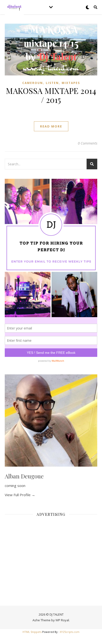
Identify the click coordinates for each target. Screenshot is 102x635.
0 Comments (87, 143)
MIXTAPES (71, 83)
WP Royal (62, 620)
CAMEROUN (32, 83)
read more (51, 126)
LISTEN (52, 83)
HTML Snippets (32, 632)
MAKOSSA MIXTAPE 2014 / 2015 (51, 95)
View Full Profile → (20, 494)
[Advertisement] (51, 554)
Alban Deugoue (24, 476)
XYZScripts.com (69, 632)
